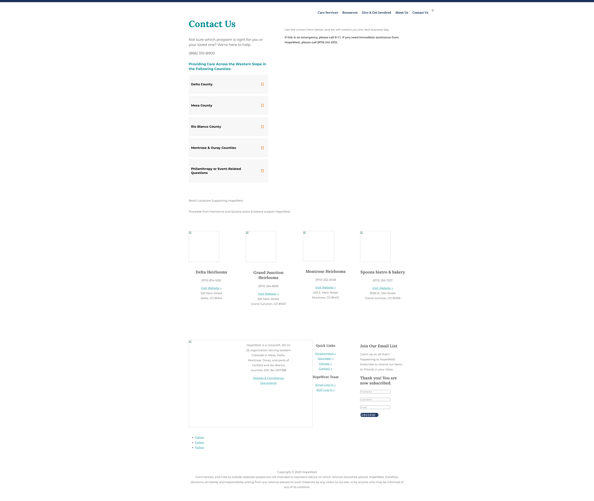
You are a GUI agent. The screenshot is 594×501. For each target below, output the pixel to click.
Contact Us (420, 12)
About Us (401, 12)
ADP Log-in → (325, 390)
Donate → (325, 363)
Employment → (325, 353)
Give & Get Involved (376, 12)
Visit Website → (211, 288)
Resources (350, 12)
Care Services (328, 12)
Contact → (325, 368)
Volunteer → (326, 358)
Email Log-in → (325, 385)
